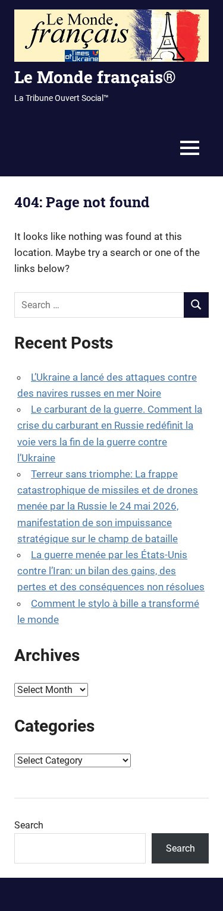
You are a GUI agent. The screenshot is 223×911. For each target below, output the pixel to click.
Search (28, 825)
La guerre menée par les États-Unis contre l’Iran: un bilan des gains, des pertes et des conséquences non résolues (111, 571)
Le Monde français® (94, 77)
